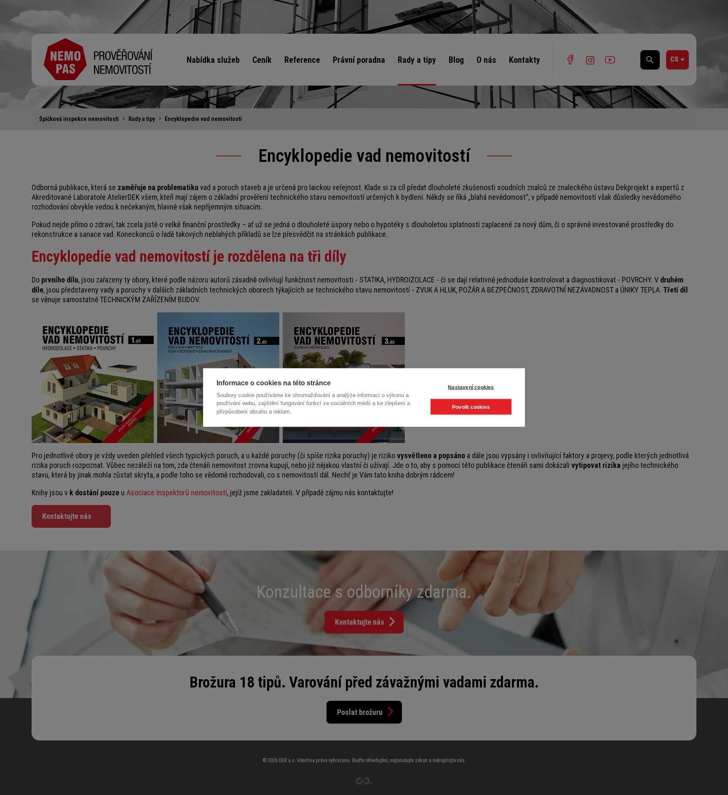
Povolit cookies (471, 407)
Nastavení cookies (471, 387)
